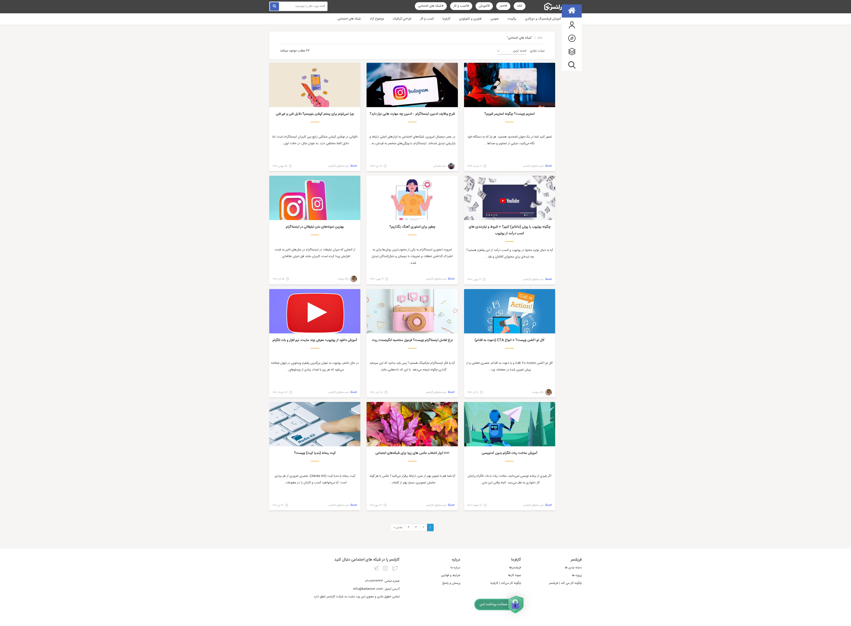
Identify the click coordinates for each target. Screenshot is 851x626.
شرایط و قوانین (450, 575)
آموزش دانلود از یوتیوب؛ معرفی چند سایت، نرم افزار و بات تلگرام (315, 340)
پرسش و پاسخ (451, 583)
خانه (519, 6)
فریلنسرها (515, 567)
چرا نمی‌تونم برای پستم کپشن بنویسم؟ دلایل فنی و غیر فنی (315, 114)
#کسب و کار (461, 6)
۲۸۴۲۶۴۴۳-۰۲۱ (374, 581)
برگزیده (512, 19)
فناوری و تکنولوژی (470, 19)
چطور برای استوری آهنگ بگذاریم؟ (412, 227)
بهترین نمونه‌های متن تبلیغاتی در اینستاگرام (315, 227)
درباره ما (455, 567)
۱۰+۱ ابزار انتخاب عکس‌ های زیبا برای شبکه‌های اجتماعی (412, 453)
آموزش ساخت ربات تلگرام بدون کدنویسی (509, 453)
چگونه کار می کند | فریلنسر (565, 583)
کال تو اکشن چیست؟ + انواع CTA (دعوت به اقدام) (510, 340)
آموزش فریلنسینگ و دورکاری (543, 19)
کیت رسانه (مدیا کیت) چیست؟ (315, 453)
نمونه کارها (514, 575)
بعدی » (397, 527)
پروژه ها (577, 575)
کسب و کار (427, 19)
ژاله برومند (343, 279)
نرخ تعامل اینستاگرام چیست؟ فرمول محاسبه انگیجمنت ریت (412, 340)
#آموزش (484, 6)
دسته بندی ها (573, 567)
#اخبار (503, 6)
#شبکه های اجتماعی (430, 6)
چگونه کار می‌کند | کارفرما (505, 583)
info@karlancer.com (368, 589)
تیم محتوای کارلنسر (533, 166)
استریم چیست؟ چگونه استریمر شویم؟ (509, 114)
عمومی (494, 19)
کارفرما (446, 19)
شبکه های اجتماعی (349, 19)
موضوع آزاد (377, 19)
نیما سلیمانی (440, 166)
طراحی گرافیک (402, 19)
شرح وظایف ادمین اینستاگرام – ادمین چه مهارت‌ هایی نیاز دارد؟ (412, 114)
